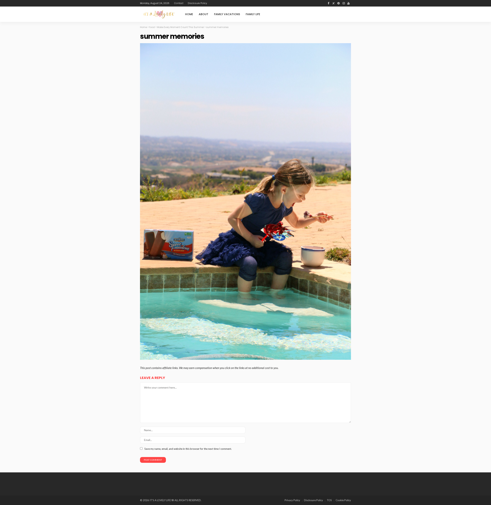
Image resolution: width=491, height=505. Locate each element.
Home (189, 14)
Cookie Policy (343, 500)
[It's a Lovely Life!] (159, 14)
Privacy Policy (292, 500)
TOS (329, 500)
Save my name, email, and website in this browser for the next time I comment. (188, 448)
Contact (178, 3)
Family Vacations (227, 14)
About (203, 14)
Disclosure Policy (197, 3)
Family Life (253, 14)
